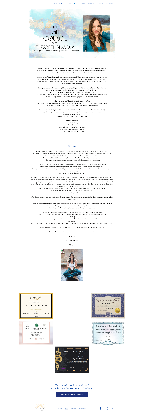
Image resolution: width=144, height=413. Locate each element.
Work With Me (58, 4)
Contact (83, 4)
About (75, 4)
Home (69, 4)
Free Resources (110, 4)
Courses (100, 4)
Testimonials (91, 4)
